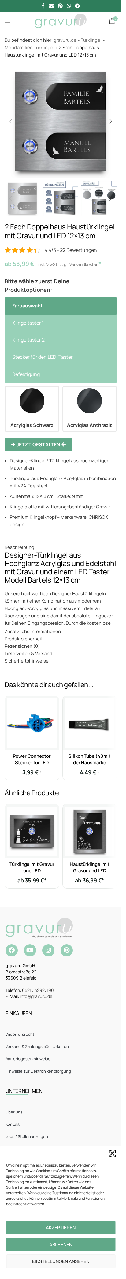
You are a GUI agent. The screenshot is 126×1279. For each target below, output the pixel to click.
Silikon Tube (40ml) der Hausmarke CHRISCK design (90, 762)
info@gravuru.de (36, 996)
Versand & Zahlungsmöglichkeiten (37, 1046)
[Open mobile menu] (8, 21)
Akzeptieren (61, 1227)
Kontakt (13, 1124)
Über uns (14, 1112)
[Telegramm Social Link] (77, 5)
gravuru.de (65, 40)
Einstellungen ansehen (60, 1261)
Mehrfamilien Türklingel (29, 47)
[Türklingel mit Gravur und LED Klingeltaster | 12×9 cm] (32, 831)
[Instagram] (48, 950)
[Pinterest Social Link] (60, 5)
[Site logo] (61, 20)
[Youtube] (30, 950)
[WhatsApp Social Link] (69, 5)
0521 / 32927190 (38, 990)
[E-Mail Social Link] (51, 5)
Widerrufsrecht (20, 1034)
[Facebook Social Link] (43, 5)
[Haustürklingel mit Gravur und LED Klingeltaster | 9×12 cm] (90, 831)
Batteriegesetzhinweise (28, 1059)
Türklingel (91, 40)
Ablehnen (60, 1244)
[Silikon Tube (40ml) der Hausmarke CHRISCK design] (90, 723)
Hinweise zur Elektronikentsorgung (38, 1071)
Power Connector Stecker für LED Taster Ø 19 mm (32, 762)
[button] (112, 1153)
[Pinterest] (67, 950)
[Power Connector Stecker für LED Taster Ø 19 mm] (32, 723)
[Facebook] (12, 950)
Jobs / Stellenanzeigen (27, 1136)
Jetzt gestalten (38, 444)
